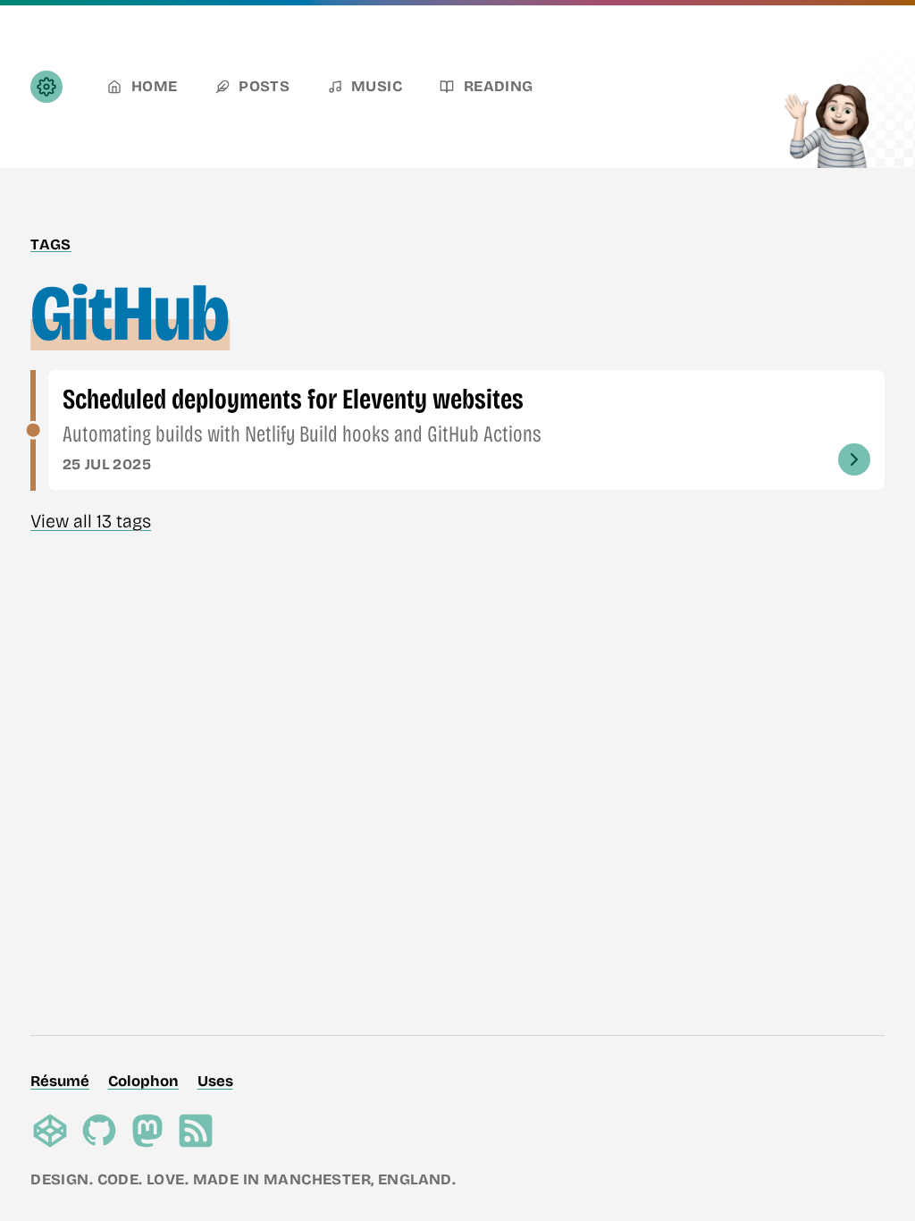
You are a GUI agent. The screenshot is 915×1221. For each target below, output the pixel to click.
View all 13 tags (90, 521)
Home (154, 86)
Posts (264, 86)
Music (376, 86)
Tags (50, 244)
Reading (498, 86)
